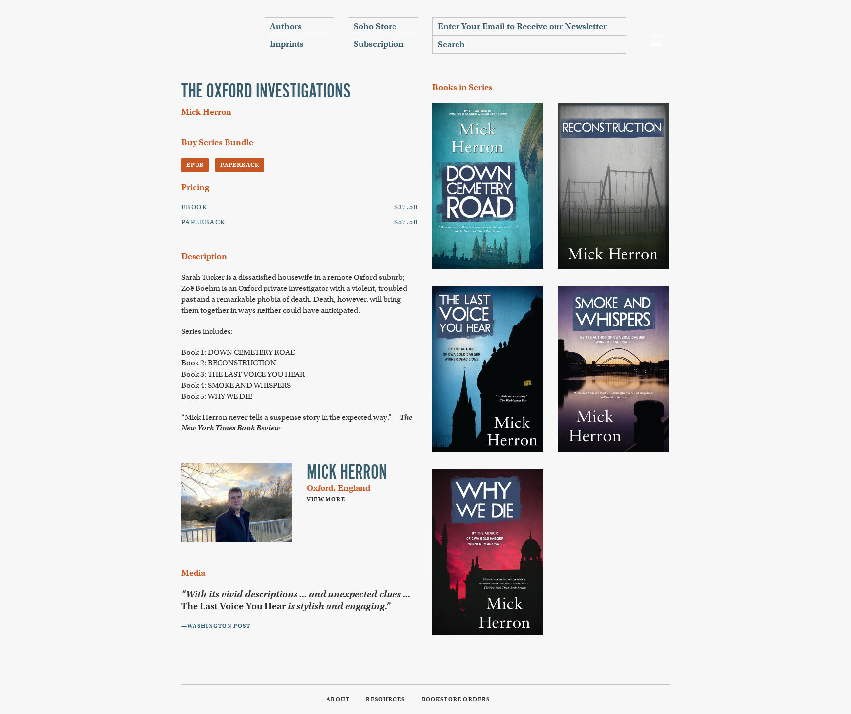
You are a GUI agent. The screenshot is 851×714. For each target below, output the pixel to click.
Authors (286, 26)
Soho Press (215, 35)
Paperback (240, 164)
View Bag (656, 40)
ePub (195, 164)
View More (326, 499)
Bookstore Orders (456, 699)
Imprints (287, 44)
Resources (385, 699)
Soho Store (375, 26)
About (338, 699)
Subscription (379, 44)
